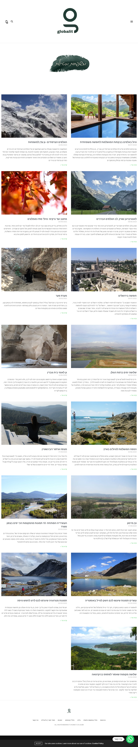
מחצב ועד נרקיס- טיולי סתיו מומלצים (47, 219)
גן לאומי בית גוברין (57, 372)
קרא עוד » (133, 165)
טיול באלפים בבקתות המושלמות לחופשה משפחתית (108, 142)
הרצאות (103, 720)
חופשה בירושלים (127, 295)
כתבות (60, 720)
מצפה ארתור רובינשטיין (54, 449)
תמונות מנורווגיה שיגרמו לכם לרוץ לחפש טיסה (42, 600)
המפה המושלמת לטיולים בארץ (120, 449)
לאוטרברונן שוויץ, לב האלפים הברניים (116, 219)
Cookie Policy (97, 743)
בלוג (79, 720)
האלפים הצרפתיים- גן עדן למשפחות (47, 142)
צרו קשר (35, 720)
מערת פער (61, 295)
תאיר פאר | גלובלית (48, 720)
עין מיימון (132, 523)
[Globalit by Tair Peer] (69, 21)
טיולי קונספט (69, 720)
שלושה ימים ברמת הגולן (124, 372)
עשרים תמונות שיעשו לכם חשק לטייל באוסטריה (111, 600)
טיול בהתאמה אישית (90, 720)
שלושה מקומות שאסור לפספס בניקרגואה (114, 674)
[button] (130, 739)
